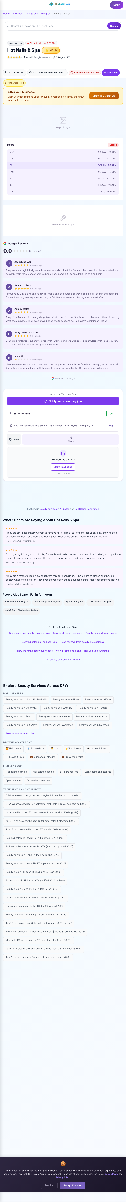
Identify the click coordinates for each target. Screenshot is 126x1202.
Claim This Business (104, 95)
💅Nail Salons (73, 748)
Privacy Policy (63, 1177)
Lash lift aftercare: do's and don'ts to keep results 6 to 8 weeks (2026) (43, 948)
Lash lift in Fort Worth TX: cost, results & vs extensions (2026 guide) (42, 812)
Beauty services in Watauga (58, 707)
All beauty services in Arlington (63, 659)
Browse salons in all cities (20, 733)
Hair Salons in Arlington (16, 601)
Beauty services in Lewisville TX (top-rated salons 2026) (36, 863)
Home (6, 13)
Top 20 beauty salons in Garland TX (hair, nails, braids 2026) (38, 957)
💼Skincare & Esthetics (42, 756)
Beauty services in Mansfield (94, 724)
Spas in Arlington (74, 601)
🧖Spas (55, 748)
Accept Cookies (72, 1185)
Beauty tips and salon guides (101, 633)
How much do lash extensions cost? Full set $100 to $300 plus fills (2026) (45, 931)
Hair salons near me (16, 771)
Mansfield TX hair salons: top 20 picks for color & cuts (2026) (38, 940)
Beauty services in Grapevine (54, 716)
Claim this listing (63, 467)
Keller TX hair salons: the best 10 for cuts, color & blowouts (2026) (41, 820)
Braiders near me (69, 771)
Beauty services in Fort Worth (21, 724)
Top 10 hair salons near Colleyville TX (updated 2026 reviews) (39, 923)
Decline (49, 1185)
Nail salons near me (43, 771)
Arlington (17, 13)
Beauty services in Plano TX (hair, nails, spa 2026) (32, 854)
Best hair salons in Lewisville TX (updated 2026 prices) (35, 837)
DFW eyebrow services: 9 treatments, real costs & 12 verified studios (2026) (46, 803)
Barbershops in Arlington (47, 601)
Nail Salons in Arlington (38, 13)
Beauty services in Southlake (91, 716)
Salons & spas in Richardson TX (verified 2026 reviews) (35, 880)
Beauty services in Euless (19, 716)
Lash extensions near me (97, 771)
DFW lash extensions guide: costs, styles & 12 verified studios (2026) (42, 795)
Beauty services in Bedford (93, 707)
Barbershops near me (38, 780)
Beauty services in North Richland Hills (26, 699)
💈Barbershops (35, 748)
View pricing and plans (68, 650)
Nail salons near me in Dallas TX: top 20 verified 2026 (34, 906)
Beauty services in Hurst (66, 699)
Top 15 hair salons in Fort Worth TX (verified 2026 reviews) (37, 829)
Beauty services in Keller (98, 699)
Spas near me (13, 780)
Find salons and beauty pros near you (29, 633)
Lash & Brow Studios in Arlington (21, 610)
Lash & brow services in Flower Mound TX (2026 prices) (35, 897)
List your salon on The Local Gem (39, 641)
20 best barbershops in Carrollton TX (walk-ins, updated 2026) (39, 846)
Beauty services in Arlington (54, 509)
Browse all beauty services (67, 633)
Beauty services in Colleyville (21, 707)
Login (116, 4)
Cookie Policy (111, 1174)
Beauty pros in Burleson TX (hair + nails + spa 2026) (33, 871)
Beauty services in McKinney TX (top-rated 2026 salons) (36, 914)
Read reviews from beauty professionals (83, 641)
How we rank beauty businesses (35, 650)
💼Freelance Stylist (72, 756)
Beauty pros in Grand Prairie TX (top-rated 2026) (32, 889)
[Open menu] (6, 5)
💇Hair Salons (13, 748)
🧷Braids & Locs (15, 756)
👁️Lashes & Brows (97, 748)
